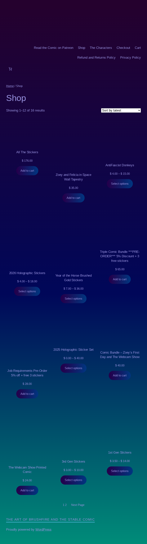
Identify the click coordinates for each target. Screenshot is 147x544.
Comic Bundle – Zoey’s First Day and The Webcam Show (119, 355)
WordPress (43, 529)
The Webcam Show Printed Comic (27, 470)
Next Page (77, 504)
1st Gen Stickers (119, 452)
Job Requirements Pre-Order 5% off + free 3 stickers (27, 373)
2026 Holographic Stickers (27, 273)
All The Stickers (27, 152)
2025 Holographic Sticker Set (73, 349)
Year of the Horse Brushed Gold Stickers (73, 278)
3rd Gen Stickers (73, 461)
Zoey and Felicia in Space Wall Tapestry (73, 177)
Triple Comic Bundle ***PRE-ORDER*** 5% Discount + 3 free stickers (120, 256)
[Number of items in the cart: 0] (10, 69)
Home (10, 86)
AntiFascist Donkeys (119, 165)
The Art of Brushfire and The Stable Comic (50, 519)
